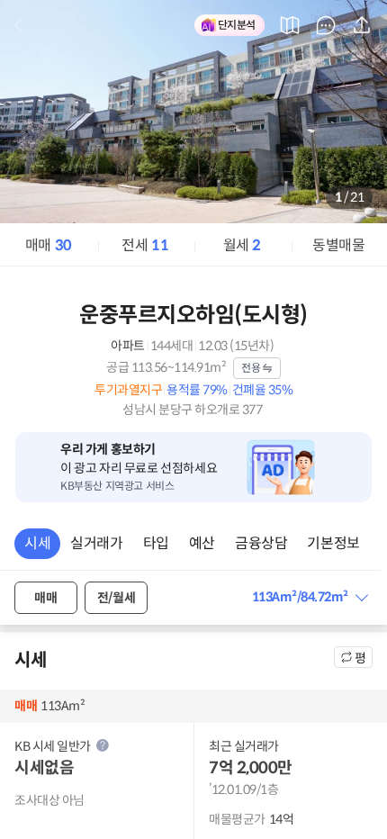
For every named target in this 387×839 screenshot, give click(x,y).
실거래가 (96, 543)
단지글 (326, 25)
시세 (37, 543)
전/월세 (116, 598)
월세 (242, 245)
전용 (250, 367)
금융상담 (261, 543)
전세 (145, 245)
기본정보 (333, 543)
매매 (48, 245)
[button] (309, 597)
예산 (202, 543)
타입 (156, 543)
